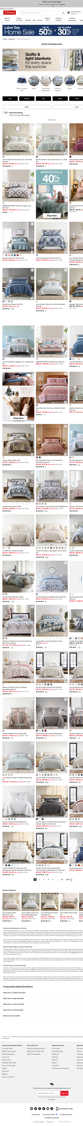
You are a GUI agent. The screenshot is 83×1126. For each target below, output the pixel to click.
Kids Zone (55, 1065)
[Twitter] (32, 1108)
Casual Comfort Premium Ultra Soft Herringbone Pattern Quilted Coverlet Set (16, 869)
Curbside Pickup (57, 1051)
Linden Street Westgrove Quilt (12, 597)
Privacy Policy (36, 1114)
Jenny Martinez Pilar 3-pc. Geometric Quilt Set (50, 409)
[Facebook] (40, 1108)
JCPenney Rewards (8, 1054)
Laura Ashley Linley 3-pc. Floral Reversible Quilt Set (50, 305)
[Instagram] (36, 1108)
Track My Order (7, 1048)
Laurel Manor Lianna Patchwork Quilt (49, 641)
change (26, 115)
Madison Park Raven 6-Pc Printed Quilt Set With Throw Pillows (17, 642)
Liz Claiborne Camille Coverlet (12, 551)
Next (68, 879)
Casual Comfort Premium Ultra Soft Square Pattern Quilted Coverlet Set (51, 823)
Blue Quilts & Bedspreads (61, 1036)
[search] (64, 13)
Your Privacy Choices (49, 1114)
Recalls (4, 1068)
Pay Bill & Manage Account (36, 1048)
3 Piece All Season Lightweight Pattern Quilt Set (51, 552)
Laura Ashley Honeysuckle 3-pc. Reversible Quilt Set (17, 161)
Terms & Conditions (38, 1122)
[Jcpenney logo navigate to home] (9, 13)
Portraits (55, 1060)
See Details (51, 1099)
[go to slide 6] (56, 6)
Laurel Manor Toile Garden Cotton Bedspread (52, 506)
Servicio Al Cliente (8, 1077)
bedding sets (74, 952)
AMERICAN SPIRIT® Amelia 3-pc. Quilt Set (50, 362)
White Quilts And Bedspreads (45, 1036)
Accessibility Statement (52, 1118)
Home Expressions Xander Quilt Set (48, 258)
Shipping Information (9, 1063)
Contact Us (5, 1057)
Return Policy (6, 1060)
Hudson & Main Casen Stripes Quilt (14, 733)
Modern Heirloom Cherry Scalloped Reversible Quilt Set (14, 688)
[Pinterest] (44, 1108)
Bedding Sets (16, 1036)
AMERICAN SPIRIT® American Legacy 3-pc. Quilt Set (16, 207)
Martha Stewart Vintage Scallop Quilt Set (17, 779)
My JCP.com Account (9, 1051)
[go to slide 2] (49, 6)
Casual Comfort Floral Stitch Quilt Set (49, 687)
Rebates (4, 1074)
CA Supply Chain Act (66, 1114)
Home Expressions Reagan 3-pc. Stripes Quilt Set (18, 363)
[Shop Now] (52, 194)
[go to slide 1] (47, 6)
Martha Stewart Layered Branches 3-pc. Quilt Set (51, 161)
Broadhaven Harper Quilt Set (12, 304)
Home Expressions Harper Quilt (13, 258)
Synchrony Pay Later (9, 1065)
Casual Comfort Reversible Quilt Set (48, 778)
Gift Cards (5, 1071)
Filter (27, 107)
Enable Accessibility (6, 9)
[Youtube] (48, 1108)
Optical (54, 1063)
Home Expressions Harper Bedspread (49, 733)
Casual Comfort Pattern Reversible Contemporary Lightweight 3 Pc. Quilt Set (50, 869)
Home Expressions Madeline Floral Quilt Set (51, 597)
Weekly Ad (55, 1054)
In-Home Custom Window (60, 1068)
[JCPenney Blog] (52, 1108)
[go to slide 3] (51, 6)
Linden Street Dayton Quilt (11, 506)
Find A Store (56, 1048)
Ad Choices (49, 1122)
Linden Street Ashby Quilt (11, 460)
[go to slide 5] (54, 6)
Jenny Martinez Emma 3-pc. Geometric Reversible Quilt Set (49, 461)
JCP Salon (55, 1057)
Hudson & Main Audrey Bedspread (14, 822)
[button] (52, 194)
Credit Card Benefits (34, 1054)
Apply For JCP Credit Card (35, 1051)
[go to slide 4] (53, 6)
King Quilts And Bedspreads (28, 1036)
